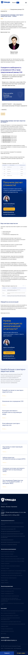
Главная (2, 9)
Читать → (4, 395)
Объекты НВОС (4, 626)
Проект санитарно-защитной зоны (9, 556)
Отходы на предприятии (7, 628)
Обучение (8, 506)
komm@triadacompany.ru (9, 214)
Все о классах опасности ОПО (8, 613)
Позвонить (7, 653)
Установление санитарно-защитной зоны (11, 621)
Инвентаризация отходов (7, 554)
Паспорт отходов (5, 568)
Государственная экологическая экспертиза (11, 575)
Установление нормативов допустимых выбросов (13, 624)
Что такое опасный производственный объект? (12, 610)
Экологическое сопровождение (8, 577)
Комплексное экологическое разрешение (11, 573)
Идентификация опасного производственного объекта (12, 523)
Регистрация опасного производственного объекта (12, 526)
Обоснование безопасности (7, 539)
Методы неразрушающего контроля (9, 615)
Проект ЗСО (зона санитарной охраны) (10, 566)
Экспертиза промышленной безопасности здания (12, 533)
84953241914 (8, 212)
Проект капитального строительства (10, 596)
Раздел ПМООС (4, 582)
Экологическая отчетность (7, 631)
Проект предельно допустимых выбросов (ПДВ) (12, 558)
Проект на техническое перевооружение (11, 588)
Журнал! (7, 9)
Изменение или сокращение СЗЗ (12, 401)
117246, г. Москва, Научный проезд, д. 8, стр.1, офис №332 (13, 513)
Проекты (3, 506)
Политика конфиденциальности (9, 650)
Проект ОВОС (4, 580)
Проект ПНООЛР (5, 563)
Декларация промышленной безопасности (10, 542)
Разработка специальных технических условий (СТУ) (12, 604)
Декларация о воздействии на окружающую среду (13, 570)
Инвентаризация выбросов (7, 551)
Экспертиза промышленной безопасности (10, 531)
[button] (26, 2)
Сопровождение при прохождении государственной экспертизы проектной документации (11, 600)
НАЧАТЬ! (3, 109)
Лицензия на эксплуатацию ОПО (8, 529)
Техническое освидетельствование (9, 544)
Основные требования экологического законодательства (10, 618)
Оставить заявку (21, 653)
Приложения (14, 506)
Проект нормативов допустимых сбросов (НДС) (12, 561)
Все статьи (3, 633)
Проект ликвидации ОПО (7, 593)
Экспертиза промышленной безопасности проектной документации (13, 537)
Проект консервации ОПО (7, 591)
